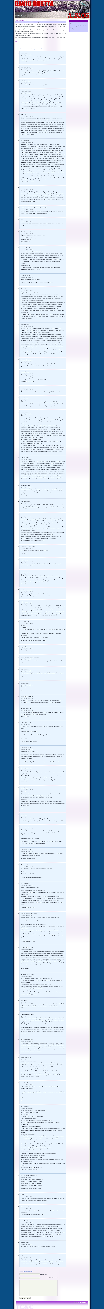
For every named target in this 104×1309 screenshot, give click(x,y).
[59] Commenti (18, 41)
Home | (17, 15)
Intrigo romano (21, 20)
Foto (21, 15)
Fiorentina (43, 22)
